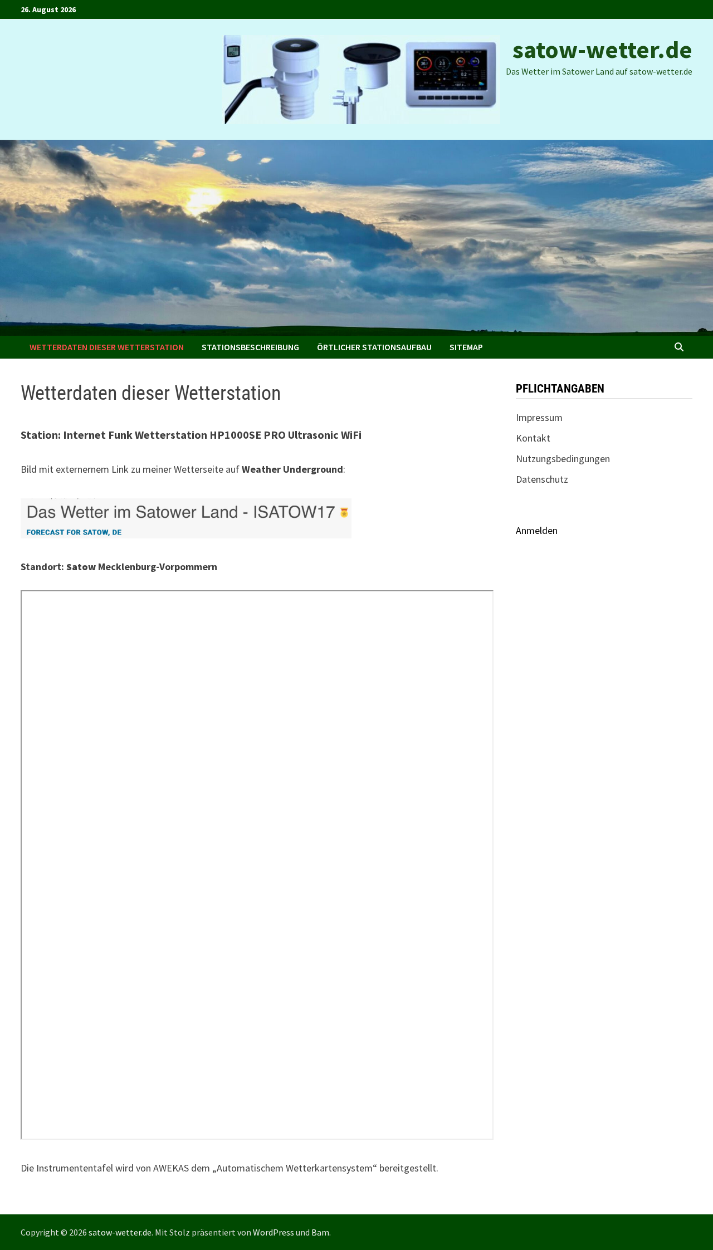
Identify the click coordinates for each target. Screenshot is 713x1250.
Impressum (539, 417)
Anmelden (537, 530)
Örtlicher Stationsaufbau (374, 346)
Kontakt (533, 438)
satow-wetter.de (602, 49)
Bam (320, 1232)
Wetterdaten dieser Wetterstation (107, 346)
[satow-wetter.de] (356, 236)
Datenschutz (542, 479)
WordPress (273, 1232)
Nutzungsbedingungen (563, 458)
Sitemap (466, 346)
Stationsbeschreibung (250, 346)
